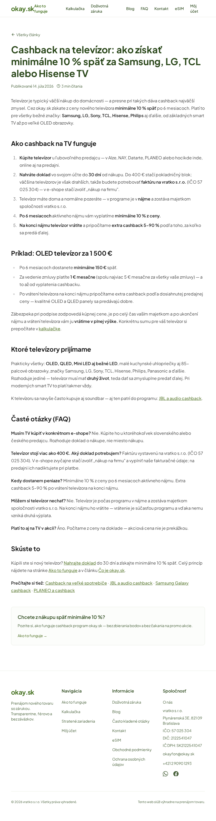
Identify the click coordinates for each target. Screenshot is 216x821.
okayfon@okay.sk (178, 753)
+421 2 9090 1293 (177, 763)
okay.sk (22, 8)
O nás (168, 702)
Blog (130, 8)
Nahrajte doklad (80, 563)
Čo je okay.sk (111, 570)
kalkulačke (49, 328)
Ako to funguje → (32, 635)
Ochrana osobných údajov (128, 762)
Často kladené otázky (131, 721)
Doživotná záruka (99, 8)
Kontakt (161, 8)
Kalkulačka (75, 8)
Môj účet (194, 8)
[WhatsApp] (165, 774)
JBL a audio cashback (180, 398)
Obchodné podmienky (132, 749)
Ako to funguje (41, 8)
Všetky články (28, 34)
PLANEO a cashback (54, 590)
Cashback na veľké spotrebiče (76, 583)
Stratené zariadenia (78, 721)
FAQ (144, 8)
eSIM (179, 8)
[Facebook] (176, 774)
